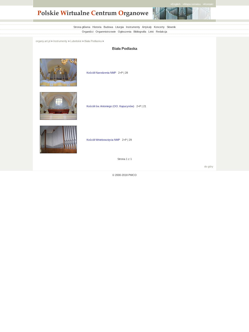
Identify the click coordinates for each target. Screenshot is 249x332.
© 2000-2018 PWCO (124, 175)
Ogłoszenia (124, 31)
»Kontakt (208, 4)
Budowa (108, 27)
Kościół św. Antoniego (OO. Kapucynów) (110, 106)
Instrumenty (133, 27)
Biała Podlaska (93, 41)
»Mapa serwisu (192, 4)
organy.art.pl (43, 41)
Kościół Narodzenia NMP (101, 72)
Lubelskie (75, 41)
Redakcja (161, 31)
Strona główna (81, 27)
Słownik (171, 27)
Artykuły (147, 27)
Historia (96, 27)
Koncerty (159, 27)
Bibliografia (139, 31)
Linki (151, 31)
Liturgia (119, 27)
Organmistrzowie (106, 31)
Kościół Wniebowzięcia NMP (103, 139)
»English (175, 4)
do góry (208, 166)
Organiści (87, 31)
